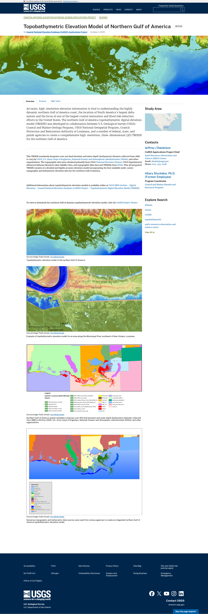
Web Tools (55, 101)
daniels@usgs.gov (160, 161)
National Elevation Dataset (109, 162)
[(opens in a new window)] (152, 593)
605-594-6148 (159, 164)
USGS (39, 159)
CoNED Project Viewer (126, 202)
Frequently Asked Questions (171, 6)
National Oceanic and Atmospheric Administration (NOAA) (100, 159)
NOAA (120, 165)
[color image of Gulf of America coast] (104, 65)
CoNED (148, 214)
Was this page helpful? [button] (185, 611)
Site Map (137, 566)
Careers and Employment (111, 574)
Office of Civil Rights (33, 581)
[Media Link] (84, 232)
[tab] (30, 101)
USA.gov (55, 573)
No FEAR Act (29, 573)
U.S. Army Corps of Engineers (57, 159)
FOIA (53, 566)
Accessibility (29, 566)
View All (149, 232)
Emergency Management (167, 574)
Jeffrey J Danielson (158, 147)
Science (96, 10)
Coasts (148, 210)
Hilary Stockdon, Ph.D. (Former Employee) (160, 175)
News (118, 10)
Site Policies (84, 566)
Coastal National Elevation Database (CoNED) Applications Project (60, 17)
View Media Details (57, 257)
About (139, 10)
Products (108, 10)
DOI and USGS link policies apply (169, 567)
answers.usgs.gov (176, 605)
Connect (128, 10)
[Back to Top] (199, 605)
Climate (148, 205)
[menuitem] (96, 8)
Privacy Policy (112, 566)
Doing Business (140, 573)
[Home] (34, 11)
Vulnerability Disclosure (89, 573)
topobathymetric (153, 219)
